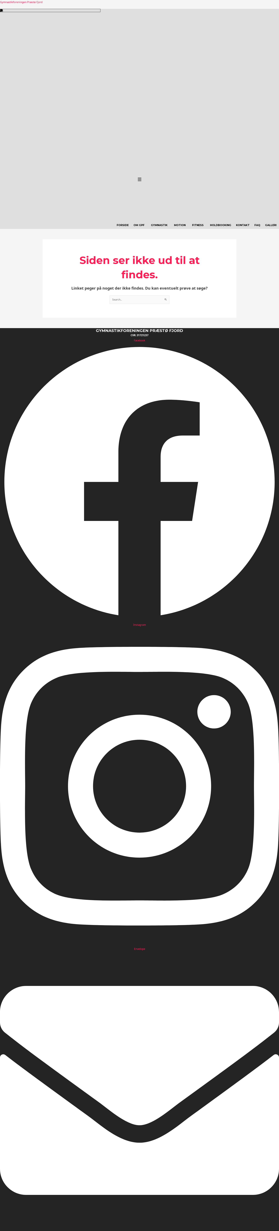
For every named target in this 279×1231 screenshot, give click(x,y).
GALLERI (271, 225)
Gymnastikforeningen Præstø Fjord (21, 2)
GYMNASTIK (159, 225)
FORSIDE (123, 225)
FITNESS (198, 225)
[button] (139, 179)
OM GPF (139, 225)
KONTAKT (243, 225)
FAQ (257, 225)
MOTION (180, 225)
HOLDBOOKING (220, 225)
